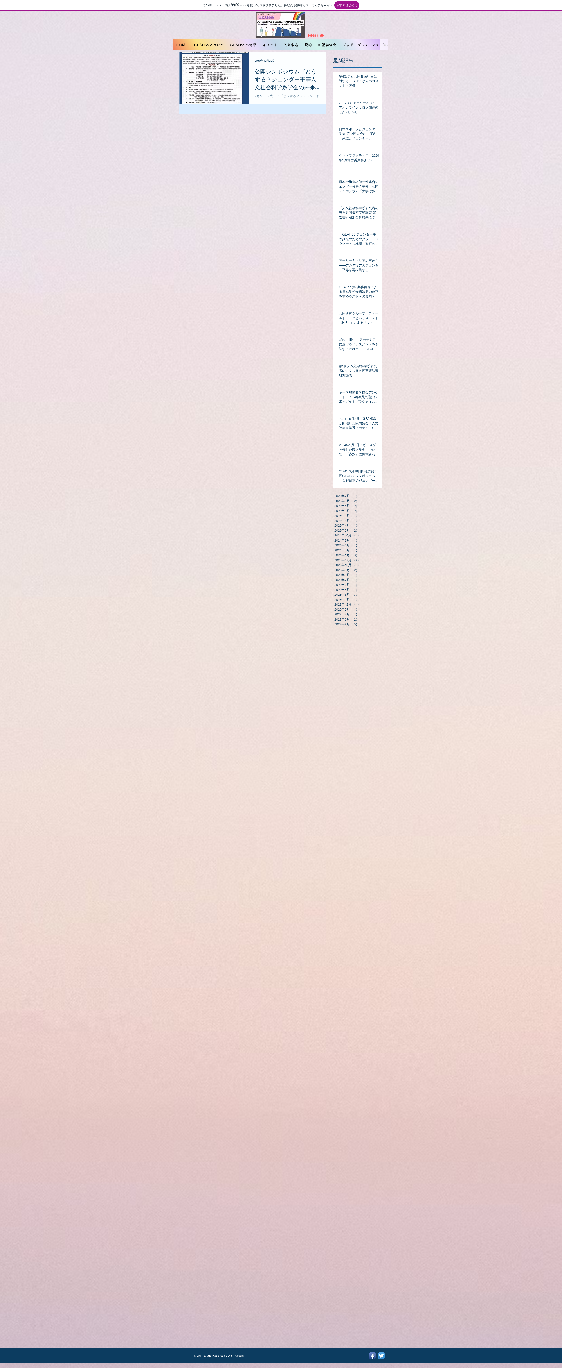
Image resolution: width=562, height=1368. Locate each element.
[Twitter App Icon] (381, 1355)
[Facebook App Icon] (372, 1355)
